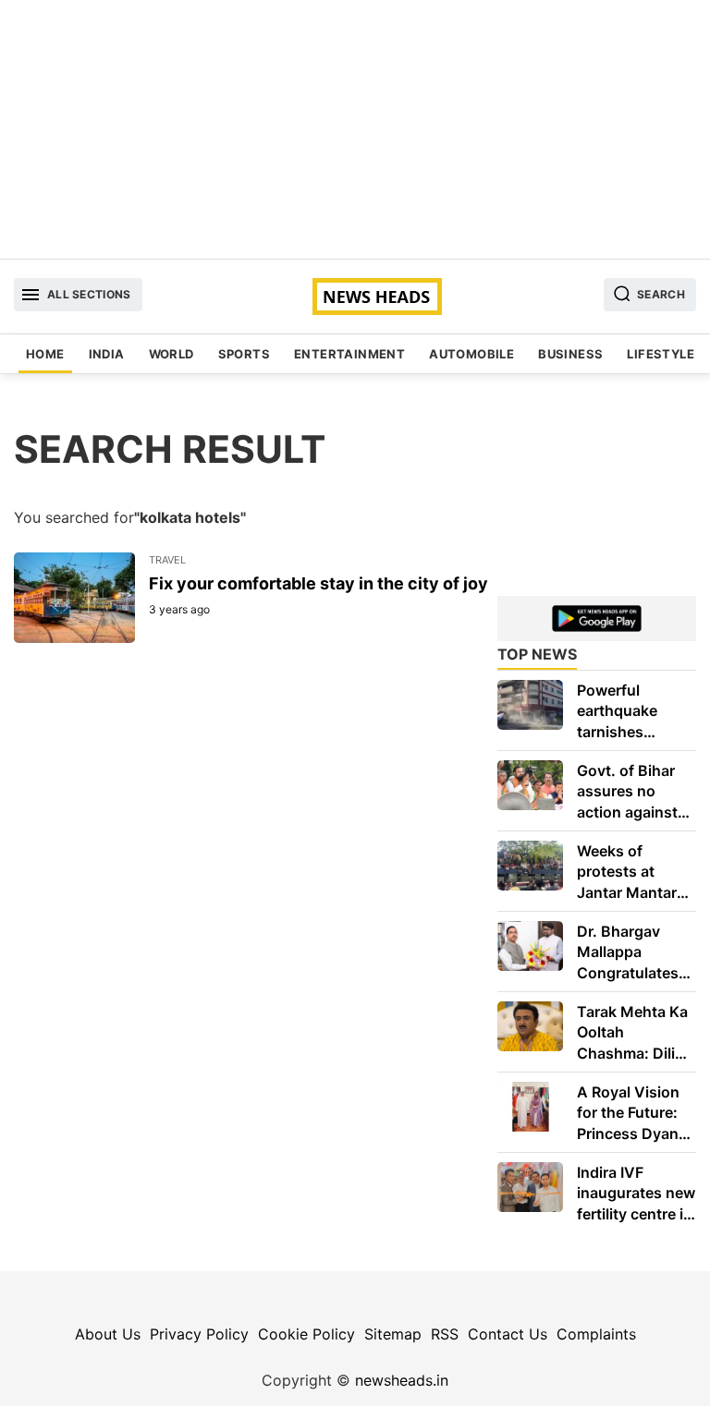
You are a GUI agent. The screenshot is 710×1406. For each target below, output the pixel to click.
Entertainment (349, 353)
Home (45, 353)
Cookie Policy (306, 1334)
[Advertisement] (355, 129)
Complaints (596, 1334)
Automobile (471, 353)
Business (570, 353)
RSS (445, 1334)
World (171, 353)
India (107, 353)
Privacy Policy (199, 1334)
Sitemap (393, 1334)
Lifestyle (660, 353)
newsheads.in (401, 1380)
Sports (244, 353)
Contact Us (507, 1334)
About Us (108, 1334)
